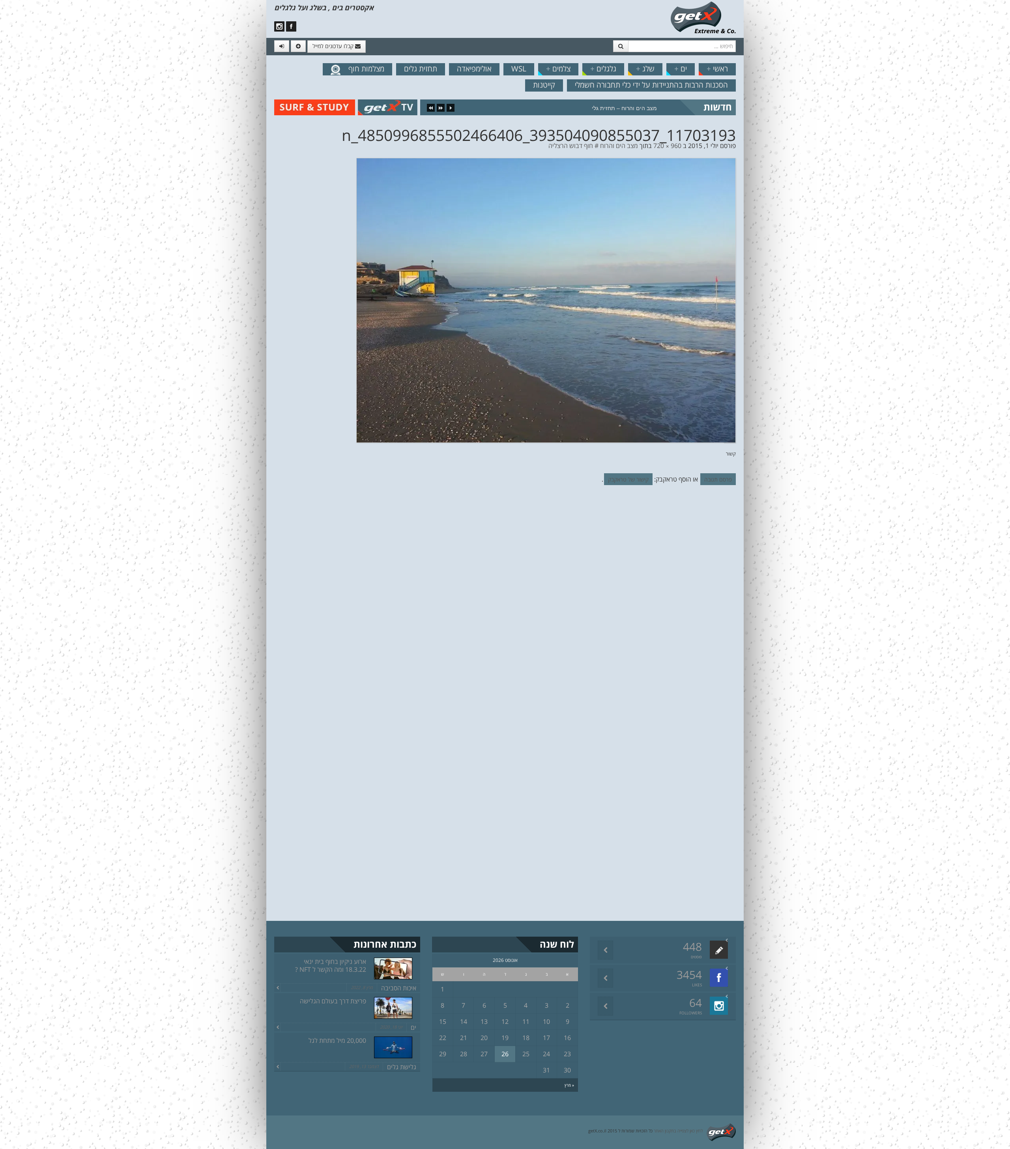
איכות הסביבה (398, 988)
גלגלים (603, 69)
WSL (518, 69)
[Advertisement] (41, 134)
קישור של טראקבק (628, 479)
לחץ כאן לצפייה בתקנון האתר (678, 1131)
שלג (645, 69)
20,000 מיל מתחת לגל (337, 1040)
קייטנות (544, 85)
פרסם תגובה (718, 479)
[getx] (703, 17)
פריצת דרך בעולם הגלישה (333, 1001)
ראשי (717, 69)
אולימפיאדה (474, 69)
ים (680, 69)
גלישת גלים (401, 1067)
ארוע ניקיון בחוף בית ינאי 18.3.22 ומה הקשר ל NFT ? (330, 965)
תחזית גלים (420, 69)
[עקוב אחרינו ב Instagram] (279, 26)
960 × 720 (667, 145)
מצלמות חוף (366, 69)
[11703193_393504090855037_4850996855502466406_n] (546, 299)
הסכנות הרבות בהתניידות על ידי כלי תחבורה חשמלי (651, 85)
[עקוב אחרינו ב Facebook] (291, 26)
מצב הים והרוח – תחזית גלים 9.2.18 (613, 108)
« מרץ (569, 1085)
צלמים (558, 69)
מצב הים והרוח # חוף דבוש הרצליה (593, 145)
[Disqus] (505, 599)
